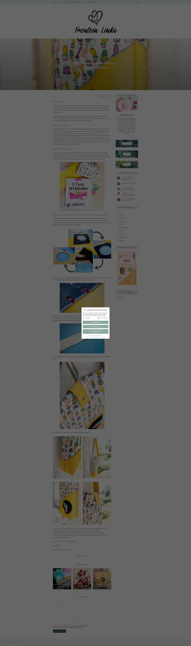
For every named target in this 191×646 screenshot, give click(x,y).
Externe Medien (103, 318)
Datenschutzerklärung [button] (96, 336)
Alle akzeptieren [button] (95, 322)
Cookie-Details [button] (88, 336)
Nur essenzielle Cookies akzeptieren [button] (95, 331)
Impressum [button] (103, 336)
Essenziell (87, 318)
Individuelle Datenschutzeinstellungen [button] (95, 335)
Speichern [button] (96, 326)
